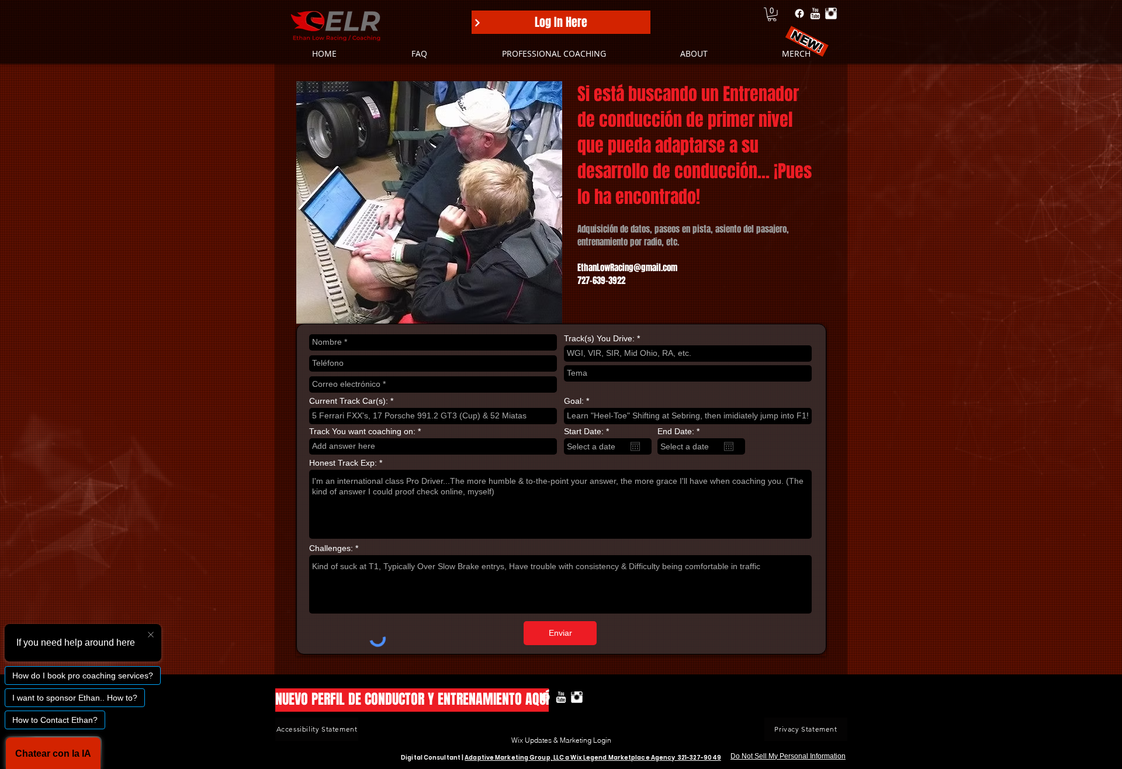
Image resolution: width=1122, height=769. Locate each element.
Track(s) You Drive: (599, 338)
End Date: (680, 431)
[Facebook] (799, 13)
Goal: (574, 401)
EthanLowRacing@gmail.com (627, 267)
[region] (1099, 735)
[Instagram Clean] (831, 13)
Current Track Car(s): (348, 401)
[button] (772, 15)
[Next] (477, 23)
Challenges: (331, 548)
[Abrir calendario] (635, 446)
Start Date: (588, 431)
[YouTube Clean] (815, 13)
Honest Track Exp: (343, 463)
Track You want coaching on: (362, 431)
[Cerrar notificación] (150, 635)
